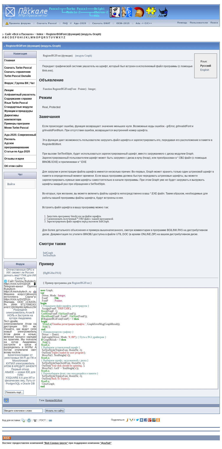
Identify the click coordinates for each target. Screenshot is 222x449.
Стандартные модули (18, 106)
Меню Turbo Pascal (16, 127)
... (22, 352)
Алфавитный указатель (19, 94)
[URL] (50, 420)
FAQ (65, 23)
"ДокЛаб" (105, 443)
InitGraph (48, 252)
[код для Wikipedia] (35, 420)
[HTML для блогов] (29, 420)
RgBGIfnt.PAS (52, 273)
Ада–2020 (80, 23)
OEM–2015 (123, 23)
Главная (9, 60)
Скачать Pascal (47, 23)
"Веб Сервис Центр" (56, 443)
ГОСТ (42, 420)
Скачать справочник (17, 71)
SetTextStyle (49, 255)
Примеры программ (17, 123)
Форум (8, 83)
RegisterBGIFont (81, 282)
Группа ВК (21, 83)
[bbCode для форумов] (23, 420)
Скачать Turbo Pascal (18, 67)
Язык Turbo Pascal (16, 102)
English (204, 69)
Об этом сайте (13, 166)
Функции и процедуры (18, 111)
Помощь (182, 22)
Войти (11, 184)
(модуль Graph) (83, 55)
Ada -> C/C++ (144, 23)
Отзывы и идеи (14, 158)
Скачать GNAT (101, 23)
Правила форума (20, 23)
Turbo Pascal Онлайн (17, 76)
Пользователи (199, 22)
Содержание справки (18, 98)
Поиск (214, 22)
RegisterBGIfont (53, 400)
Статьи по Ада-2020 (17, 151)
